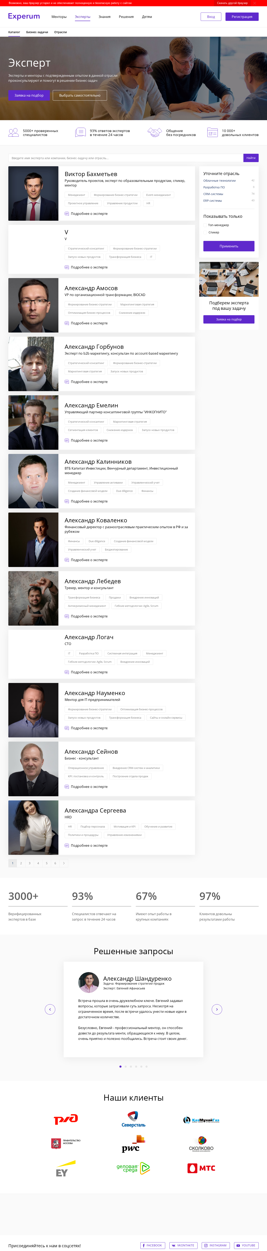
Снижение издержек (132, 313)
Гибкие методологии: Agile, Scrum (136, 606)
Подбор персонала (93, 826)
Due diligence (124, 491)
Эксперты (82, 16)
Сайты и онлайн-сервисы (166, 717)
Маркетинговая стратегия (137, 304)
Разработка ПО (89, 653)
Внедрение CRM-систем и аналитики (136, 768)
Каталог (14, 32)
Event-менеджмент (158, 195)
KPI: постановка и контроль (86, 776)
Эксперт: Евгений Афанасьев (124, 988)
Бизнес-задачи (37, 32)
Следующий (217, 1009)
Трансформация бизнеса (125, 257)
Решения (126, 16)
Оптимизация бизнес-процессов (89, 313)
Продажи (115, 597)
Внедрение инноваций (144, 597)
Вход (211, 16)
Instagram (218, 1245)
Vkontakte (185, 1245)
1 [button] (121, 1067)
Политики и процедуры (83, 835)
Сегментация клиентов (83, 430)
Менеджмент (76, 195)
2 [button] (126, 1067)
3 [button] (131, 1067)
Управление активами (108, 482)
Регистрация (242, 16)
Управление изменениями (124, 835)
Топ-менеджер (218, 225)
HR (148, 203)
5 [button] (141, 1067)
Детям (147, 16)
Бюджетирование (116, 549)
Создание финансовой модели (87, 491)
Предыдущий (50, 1009)
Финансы (147, 491)
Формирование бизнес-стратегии (115, 195)
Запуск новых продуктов (84, 257)
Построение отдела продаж (130, 776)
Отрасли (60, 32)
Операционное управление (86, 768)
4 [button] (136, 1067)
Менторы (59, 16)
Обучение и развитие (158, 826)
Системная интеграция (122, 653)
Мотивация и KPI (125, 826)
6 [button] (147, 1067)
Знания (105, 16)
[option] (133, 1009)
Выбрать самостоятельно (80, 95)
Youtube (248, 1245)
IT (151, 257)
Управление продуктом (122, 203)
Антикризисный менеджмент (87, 606)
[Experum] (24, 16)
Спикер (214, 232)
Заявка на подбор (29, 95)
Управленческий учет (145, 482)
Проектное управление (83, 203)
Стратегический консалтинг (86, 248)
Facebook (154, 1245)
